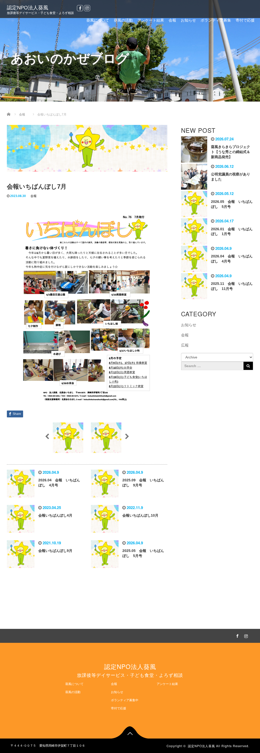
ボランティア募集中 (124, 700)
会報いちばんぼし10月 (140, 515)
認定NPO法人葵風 (27, 7)
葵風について (97, 20)
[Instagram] (87, 8)
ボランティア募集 (216, 20)
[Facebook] (80, 8)
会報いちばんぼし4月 (55, 515)
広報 (185, 345)
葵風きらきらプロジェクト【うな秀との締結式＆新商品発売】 (230, 152)
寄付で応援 (245, 20)
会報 (172, 20)
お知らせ (188, 20)
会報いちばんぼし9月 (55, 551)
